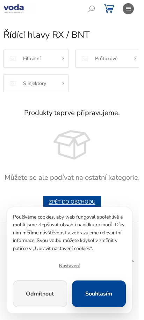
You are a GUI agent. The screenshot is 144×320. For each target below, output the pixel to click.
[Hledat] (92, 9)
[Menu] (128, 9)
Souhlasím (98, 294)
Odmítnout (40, 294)
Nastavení (69, 266)
